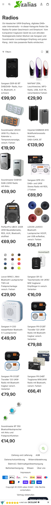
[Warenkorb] (47, 4)
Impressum (25, 472)
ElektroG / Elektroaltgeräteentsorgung (25, 464)
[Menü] (3, 4)
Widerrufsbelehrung (37, 459)
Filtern (8, 52)
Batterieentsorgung (15, 468)
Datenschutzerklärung (14, 459)
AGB (38, 455)
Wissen (30, 468)
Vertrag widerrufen (25, 495)
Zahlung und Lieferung (21, 455)
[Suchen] (9, 4)
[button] (43, 448)
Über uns (41, 468)
